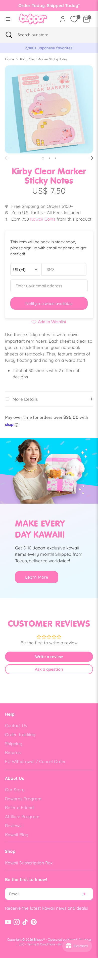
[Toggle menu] (8, 19)
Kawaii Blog (16, 834)
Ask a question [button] (49, 669)
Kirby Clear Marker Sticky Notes (43, 59)
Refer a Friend (19, 807)
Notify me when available (49, 303)
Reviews (13, 825)
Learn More (36, 577)
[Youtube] (8, 922)
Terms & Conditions (41, 944)
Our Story (15, 789)
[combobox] (39, 34)
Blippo (38, 939)
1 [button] (43, 158)
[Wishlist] (74, 19)
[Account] (63, 17)
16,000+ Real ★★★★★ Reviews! (54, 48)
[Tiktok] (25, 922)
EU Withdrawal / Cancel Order (35, 761)
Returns (13, 752)
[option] (49, 109)
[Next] (91, 158)
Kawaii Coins (42, 219)
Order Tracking (20, 734)
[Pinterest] (34, 922)
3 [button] (55, 158)
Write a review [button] (49, 656)
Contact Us (16, 725)
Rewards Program (23, 798)
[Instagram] (17, 922)
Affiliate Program (22, 816)
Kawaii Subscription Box (29, 862)
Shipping (13, 743)
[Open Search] (9, 34)
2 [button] (49, 158)
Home (9, 59)
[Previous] (6, 158)
